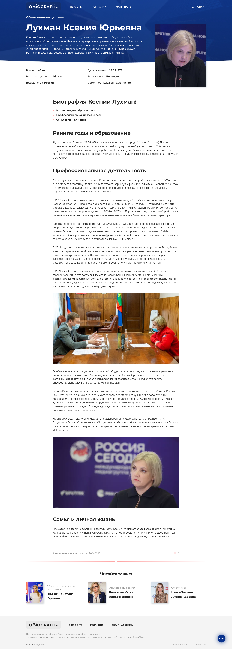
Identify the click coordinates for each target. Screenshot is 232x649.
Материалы (124, 6)
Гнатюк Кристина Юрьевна (60, 596)
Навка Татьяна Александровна (183, 594)
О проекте (75, 625)
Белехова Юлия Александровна (121, 594)
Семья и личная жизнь (71, 119)
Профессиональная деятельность (78, 115)
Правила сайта (180, 645)
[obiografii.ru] (43, 9)
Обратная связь (122, 625)
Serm (221, 638)
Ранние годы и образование (75, 110)
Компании (99, 6)
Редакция (97, 625)
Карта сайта (200, 645)
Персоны (76, 6)
